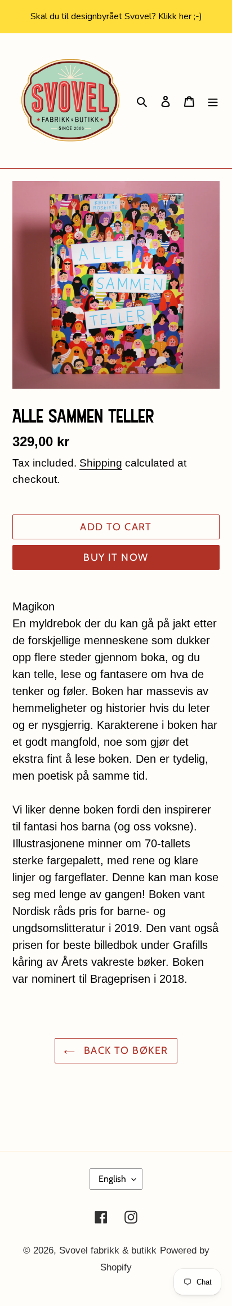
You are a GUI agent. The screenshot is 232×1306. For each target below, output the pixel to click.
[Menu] (213, 101)
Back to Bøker (124, 1050)
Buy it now (115, 557)
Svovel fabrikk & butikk (108, 1250)
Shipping (100, 463)
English (112, 1178)
